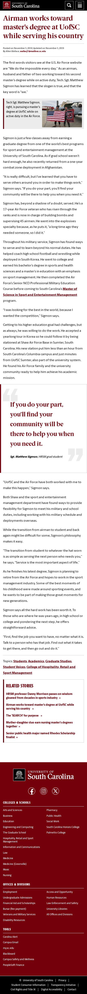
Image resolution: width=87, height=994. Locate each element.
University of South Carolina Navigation (79, 5)
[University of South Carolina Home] (21, 5)
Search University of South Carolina (69, 5)
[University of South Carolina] (43, 775)
